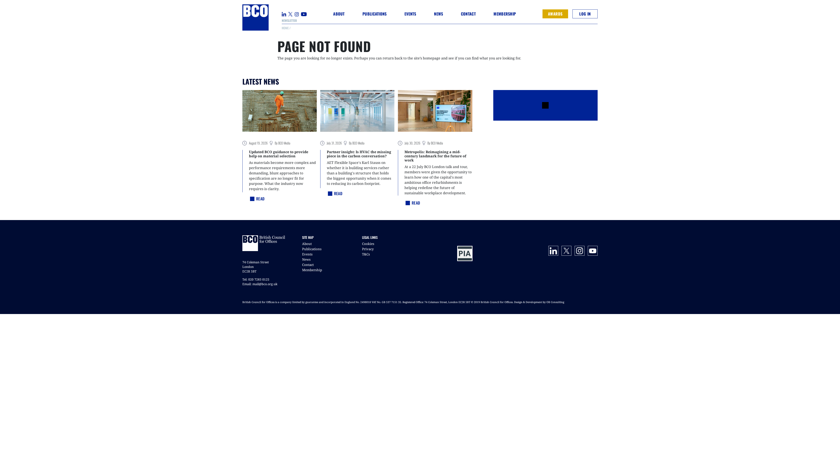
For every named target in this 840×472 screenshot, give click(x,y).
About (307, 243)
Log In (585, 14)
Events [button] (410, 14)
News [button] (438, 14)
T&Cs (366, 254)
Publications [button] (374, 14)
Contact (468, 14)
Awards (555, 14)
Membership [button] (505, 14)
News (306, 259)
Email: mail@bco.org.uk (259, 284)
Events (307, 254)
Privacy (368, 249)
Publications (312, 249)
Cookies (368, 243)
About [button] (339, 14)
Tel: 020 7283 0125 (255, 279)
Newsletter (289, 20)
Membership (312, 270)
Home (285, 28)
